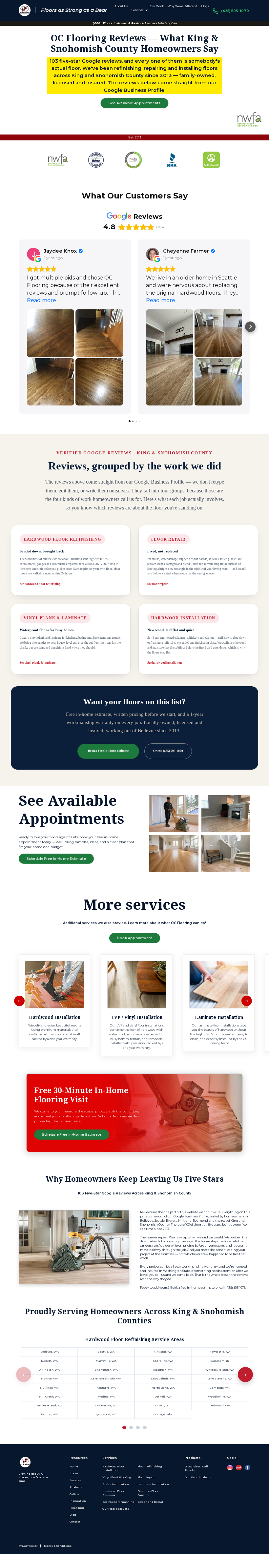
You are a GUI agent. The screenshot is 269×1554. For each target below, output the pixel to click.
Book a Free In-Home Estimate (108, 751)
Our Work (157, 6)
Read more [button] (41, 300)
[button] (139, 10)
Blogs (205, 6)
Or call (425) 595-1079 (168, 751)
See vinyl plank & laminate (37, 662)
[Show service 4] (145, 1427)
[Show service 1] (124, 1427)
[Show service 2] (131, 1427)
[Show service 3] (138, 1427)
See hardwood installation (164, 662)
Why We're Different (182, 6)
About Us (121, 6)
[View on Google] (33, 254)
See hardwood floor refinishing (40, 584)
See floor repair (157, 584)
